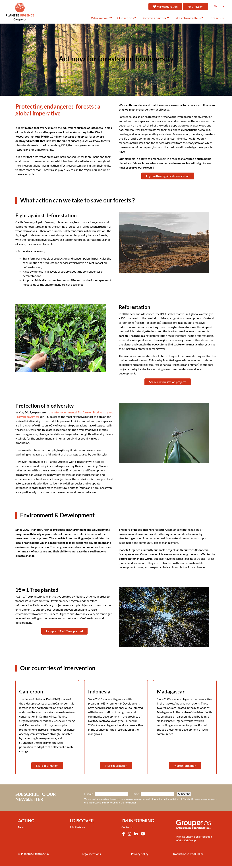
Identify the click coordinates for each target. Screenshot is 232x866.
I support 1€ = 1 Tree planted (64, 631)
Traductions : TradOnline (188, 853)
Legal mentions (91, 853)
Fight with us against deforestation (167, 176)
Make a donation (167, 6)
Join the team (77, 827)
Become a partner (154, 18)
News (21, 827)
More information (47, 765)
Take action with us (187, 18)
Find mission (195, 6)
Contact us (216, 18)
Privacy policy (139, 853)
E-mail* (88, 793)
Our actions (125, 18)
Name (135, 793)
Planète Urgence (31, 853)
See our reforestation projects (167, 382)
